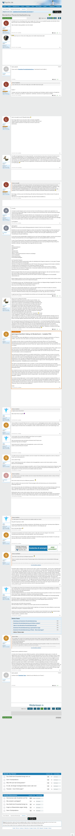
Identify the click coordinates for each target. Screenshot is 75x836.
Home (4, 6)
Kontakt (14, 828)
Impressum (22, 828)
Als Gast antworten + (7, 18)
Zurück (30, 708)
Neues (9, 6)
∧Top (72, 835)
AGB (38, 828)
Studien (45, 6)
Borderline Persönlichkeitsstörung (16, 15)
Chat (33, 6)
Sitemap (49, 828)
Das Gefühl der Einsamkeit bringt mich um (18, 776)
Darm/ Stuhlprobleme (12, 779)
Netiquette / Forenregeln (44, 828)
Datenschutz (26, 828)
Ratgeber (28, 6)
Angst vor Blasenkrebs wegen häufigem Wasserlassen (21, 807)
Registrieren (52, 6)
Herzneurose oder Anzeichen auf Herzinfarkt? (19, 798)
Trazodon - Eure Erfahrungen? (14, 789)
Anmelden (58, 6)
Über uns (17, 828)
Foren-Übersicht (6, 815)
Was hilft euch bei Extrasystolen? (15, 783)
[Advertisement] (36, 398)
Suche (22, 6)
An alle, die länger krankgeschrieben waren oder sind (21, 786)
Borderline (24, 815)
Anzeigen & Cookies (32, 828)
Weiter (58, 708)
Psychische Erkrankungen (15, 815)
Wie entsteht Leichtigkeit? (13, 801)
